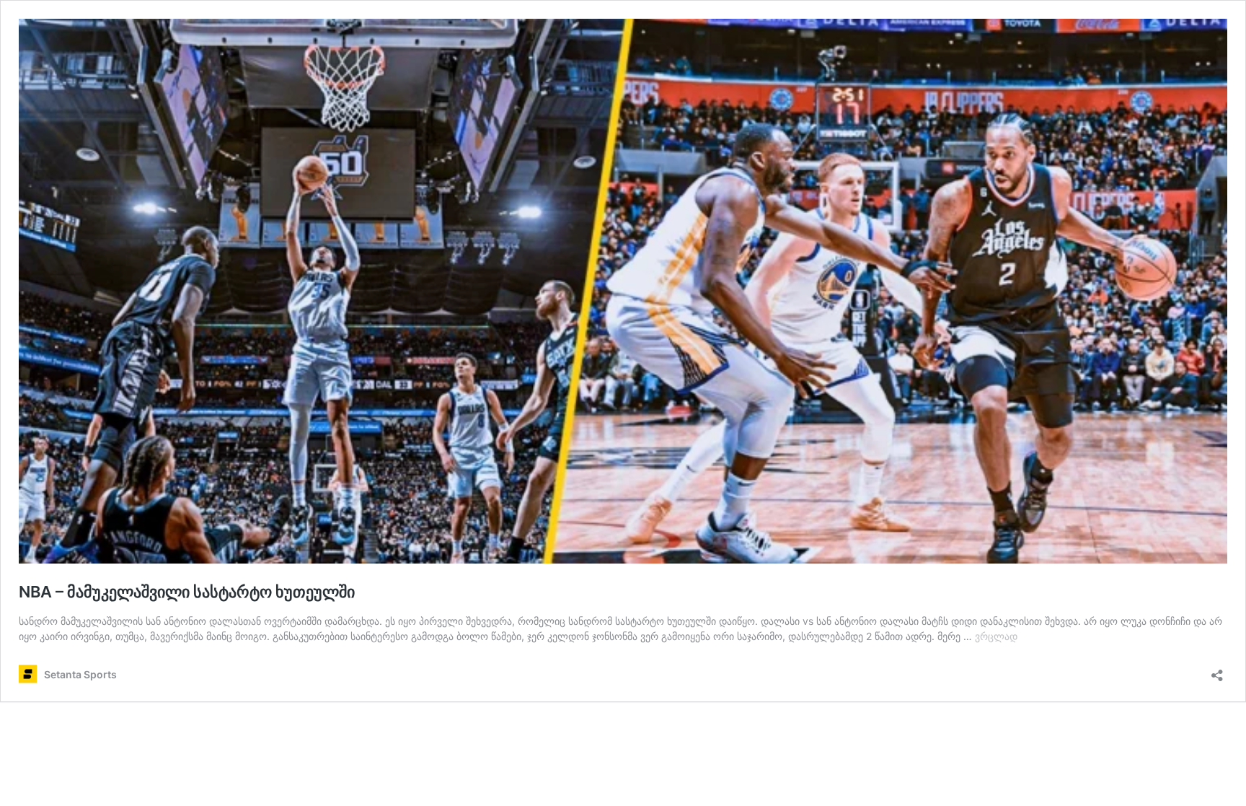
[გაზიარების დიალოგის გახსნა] (1217, 671)
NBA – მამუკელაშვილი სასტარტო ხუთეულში (187, 591)
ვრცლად (996, 636)
